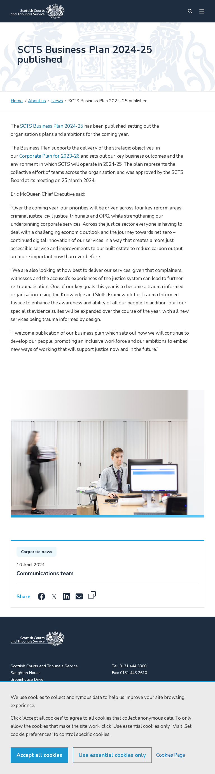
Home (17, 101)
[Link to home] (37, 11)
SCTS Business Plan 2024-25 (51, 126)
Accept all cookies (39, 755)
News (57, 101)
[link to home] (37, 638)
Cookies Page (170, 755)
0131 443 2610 (133, 672)
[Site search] (190, 11)
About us (37, 101)
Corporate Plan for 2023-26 (49, 156)
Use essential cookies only (112, 755)
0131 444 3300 (133, 666)
